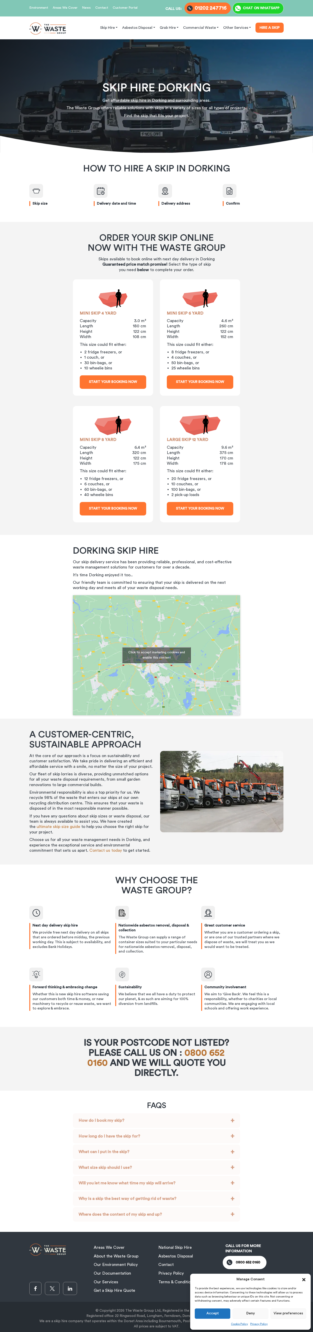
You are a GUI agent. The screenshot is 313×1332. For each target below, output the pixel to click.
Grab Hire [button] (168, 27)
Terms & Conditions (176, 1282)
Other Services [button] (235, 27)
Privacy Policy (259, 1324)
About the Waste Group (116, 1256)
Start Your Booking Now (113, 382)
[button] (304, 1279)
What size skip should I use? (105, 1167)
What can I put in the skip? (104, 1152)
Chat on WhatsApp (261, 8)
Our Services (106, 1282)
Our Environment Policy (116, 1265)
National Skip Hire (175, 1247)
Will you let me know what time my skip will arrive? (127, 1183)
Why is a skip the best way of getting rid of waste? (127, 1198)
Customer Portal (125, 7)
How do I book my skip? (101, 1120)
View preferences (288, 1313)
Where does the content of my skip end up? (120, 1214)
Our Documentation (112, 1273)
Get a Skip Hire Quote (114, 1290)
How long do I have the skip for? (109, 1136)
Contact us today (105, 850)
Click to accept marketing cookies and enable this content (156, 655)
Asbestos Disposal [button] (137, 27)
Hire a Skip (270, 27)
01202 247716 (211, 8)
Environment (38, 7)
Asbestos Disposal (175, 1256)
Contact (101, 7)
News (86, 7)
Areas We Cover (65, 7)
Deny (250, 1313)
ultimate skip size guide (58, 827)
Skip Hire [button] (107, 27)
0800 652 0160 (248, 1262)
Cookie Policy (239, 1324)
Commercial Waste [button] (199, 27)
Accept (212, 1313)
